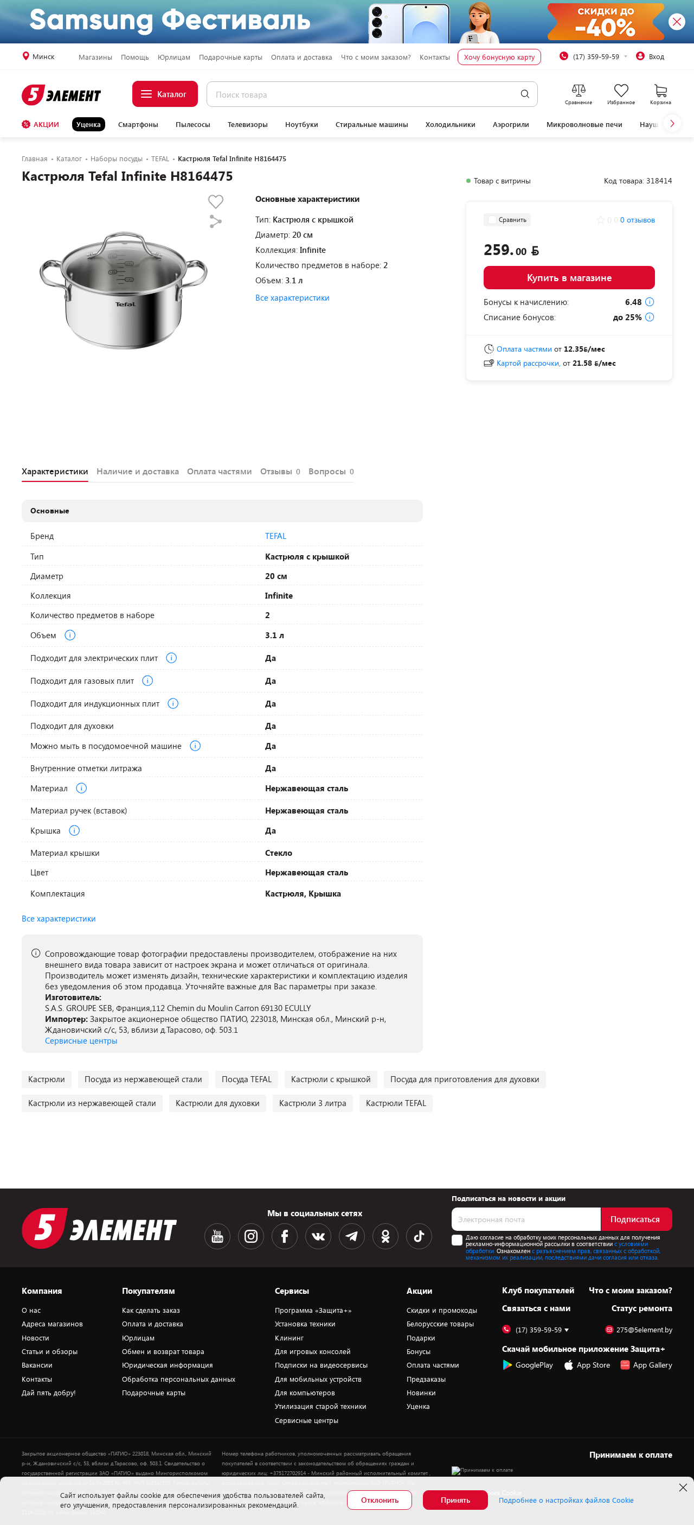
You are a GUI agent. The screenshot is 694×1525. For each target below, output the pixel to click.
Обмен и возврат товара (163, 1351)
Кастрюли (46, 1078)
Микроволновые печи (584, 124)
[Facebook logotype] (285, 1236)
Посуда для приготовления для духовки (464, 1078)
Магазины (95, 57)
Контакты (435, 57)
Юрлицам (174, 57)
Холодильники (450, 124)
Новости (35, 1338)
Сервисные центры (81, 1040)
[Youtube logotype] (217, 1236)
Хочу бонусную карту (499, 57)
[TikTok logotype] (419, 1236)
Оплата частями (433, 1365)
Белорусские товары (440, 1324)
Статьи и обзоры (50, 1351)
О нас (31, 1310)
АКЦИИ (46, 124)
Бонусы (418, 1351)
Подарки (421, 1338)
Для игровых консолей (313, 1351)
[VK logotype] (318, 1236)
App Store (593, 1364)
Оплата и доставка (301, 57)
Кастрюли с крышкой (331, 1078)
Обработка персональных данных (178, 1379)
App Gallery (652, 1364)
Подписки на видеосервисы (321, 1365)
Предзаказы (426, 1379)
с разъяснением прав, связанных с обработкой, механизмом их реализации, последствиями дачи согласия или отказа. (563, 1254)
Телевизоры (248, 124)
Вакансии (37, 1365)
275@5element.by (644, 1330)
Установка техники (305, 1324)
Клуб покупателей (538, 1290)
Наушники (658, 124)
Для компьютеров (305, 1392)
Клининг (289, 1338)
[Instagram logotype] (251, 1236)
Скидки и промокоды (442, 1310)
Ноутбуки (301, 124)
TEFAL (275, 535)
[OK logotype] (385, 1236)
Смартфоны (138, 124)
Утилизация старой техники (321, 1406)
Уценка (88, 124)
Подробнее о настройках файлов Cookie (566, 1500)
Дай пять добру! (49, 1392)
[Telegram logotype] (352, 1236)
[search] (525, 94)
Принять (455, 1500)
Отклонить (380, 1500)
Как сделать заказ (151, 1310)
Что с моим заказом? (376, 57)
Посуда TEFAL (247, 1078)
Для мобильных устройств (318, 1379)
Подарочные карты (230, 57)
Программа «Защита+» (313, 1310)
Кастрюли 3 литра (312, 1102)
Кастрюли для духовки (218, 1102)
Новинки (421, 1392)
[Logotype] (62, 95)
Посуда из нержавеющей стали (143, 1078)
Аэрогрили (511, 124)
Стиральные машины (372, 124)
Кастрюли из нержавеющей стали (92, 1102)
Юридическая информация (167, 1365)
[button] (672, 123)
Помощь (135, 57)
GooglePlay (534, 1364)
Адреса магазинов (52, 1324)
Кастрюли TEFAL (396, 1102)
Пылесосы (193, 124)
